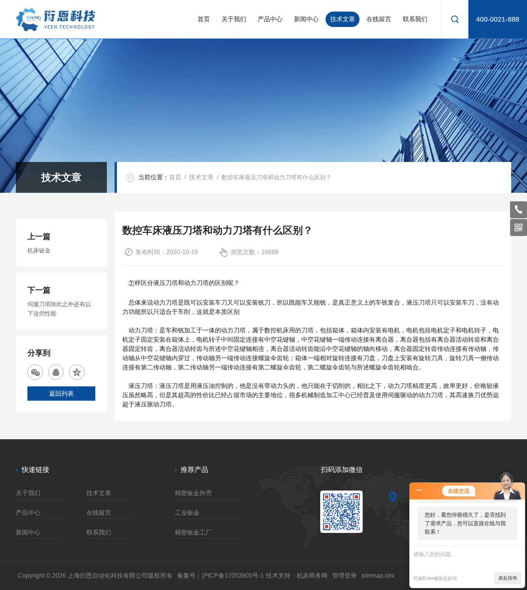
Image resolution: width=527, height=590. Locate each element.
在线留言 (379, 19)
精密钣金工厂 (193, 532)
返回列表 (61, 393)
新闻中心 (306, 19)
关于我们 (233, 19)
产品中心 (270, 19)
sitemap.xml (377, 575)
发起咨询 (507, 578)
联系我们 (415, 19)
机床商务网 (312, 575)
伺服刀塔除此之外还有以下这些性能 (59, 309)
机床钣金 (39, 250)
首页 (204, 19)
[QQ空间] (76, 372)
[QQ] (56, 372)
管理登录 (344, 575)
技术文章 (342, 19)
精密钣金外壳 (193, 493)
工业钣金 (187, 512)
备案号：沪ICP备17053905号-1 (220, 575)
